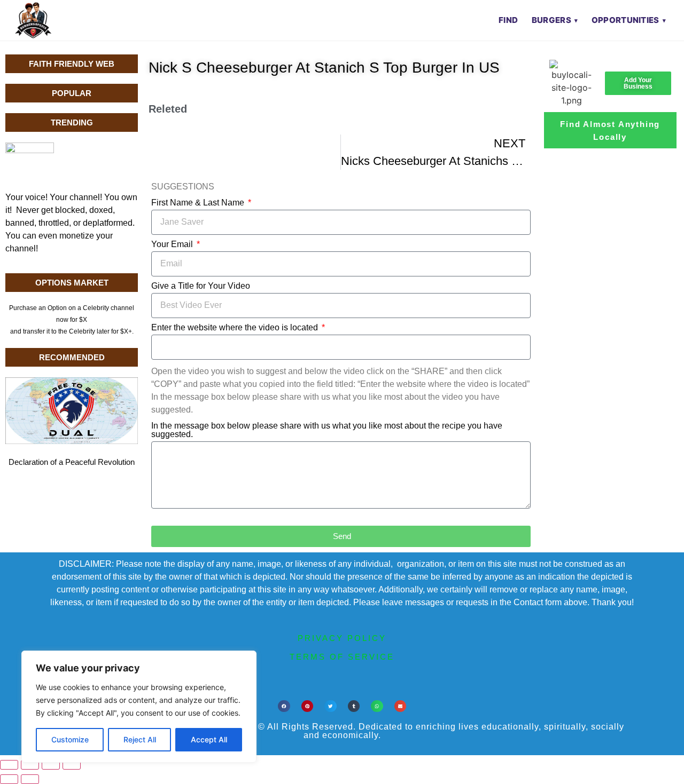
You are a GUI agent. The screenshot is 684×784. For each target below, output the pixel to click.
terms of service (342, 656)
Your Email (173, 244)
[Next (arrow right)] (30, 779)
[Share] (51, 765)
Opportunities (625, 20)
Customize (70, 739)
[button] (284, 706)
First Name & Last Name (198, 203)
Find (508, 20)
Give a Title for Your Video (200, 286)
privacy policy (342, 638)
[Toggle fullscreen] (30, 765)
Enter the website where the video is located (235, 327)
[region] (138, 707)
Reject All (139, 739)
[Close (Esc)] (72, 765)
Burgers (551, 20)
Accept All (209, 739)
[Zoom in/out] (9, 765)
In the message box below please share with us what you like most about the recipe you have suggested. (326, 430)
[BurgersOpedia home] (33, 20)
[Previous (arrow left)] (9, 779)
